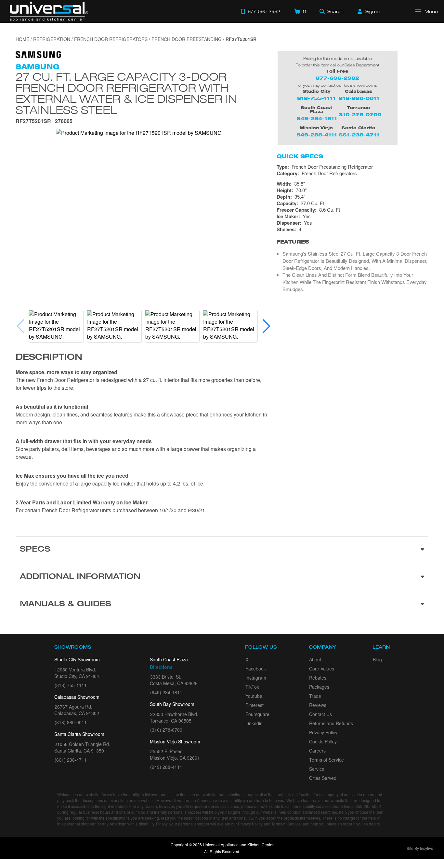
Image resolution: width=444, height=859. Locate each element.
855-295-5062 (368, 806)
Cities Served (322, 778)
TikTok (252, 686)
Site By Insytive (420, 848)
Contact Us (320, 714)
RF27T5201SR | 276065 (44, 122)
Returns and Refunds (331, 723)
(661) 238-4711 (71, 759)
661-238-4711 (359, 135)
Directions (161, 667)
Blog (377, 659)
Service (316, 769)
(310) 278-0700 (166, 729)
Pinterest (254, 705)
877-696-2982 (337, 78)
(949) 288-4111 (166, 767)
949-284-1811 (316, 118)
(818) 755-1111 (71, 685)
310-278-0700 (360, 114)
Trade (315, 696)
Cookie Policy (323, 741)
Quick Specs (300, 156)
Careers (317, 750)
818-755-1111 (316, 98)
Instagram (255, 677)
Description (49, 358)
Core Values (321, 668)
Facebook (255, 668)
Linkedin (254, 723)
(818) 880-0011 (71, 722)
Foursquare (257, 714)
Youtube (253, 696)
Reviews (317, 705)
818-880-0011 (359, 98)
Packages (319, 686)
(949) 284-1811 (166, 692)
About (315, 659)
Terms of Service (326, 759)
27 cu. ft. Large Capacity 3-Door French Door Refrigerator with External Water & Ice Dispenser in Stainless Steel (126, 93)
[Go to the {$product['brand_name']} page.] (38, 54)
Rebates (317, 677)
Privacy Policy (323, 732)
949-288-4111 (316, 135)
